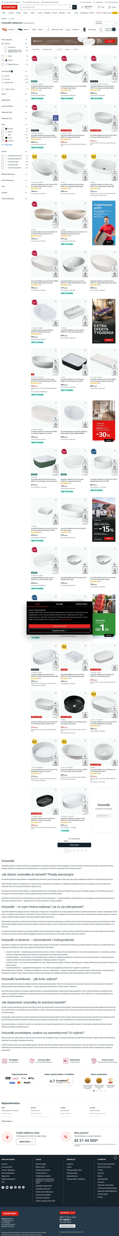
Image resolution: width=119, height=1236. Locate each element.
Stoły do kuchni (35, 1110)
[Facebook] (3, 1187)
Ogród (76, 13)
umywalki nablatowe (99, 931)
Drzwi (69, 13)
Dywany (54, 13)
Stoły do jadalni (64, 1110)
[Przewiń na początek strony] (115, 1157)
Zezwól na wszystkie (59, 626)
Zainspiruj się (84, 13)
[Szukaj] (74, 7)
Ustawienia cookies (58, 630)
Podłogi (18, 13)
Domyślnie (99, 23)
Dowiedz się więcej (66, 619)
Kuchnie (40, 13)
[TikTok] (19, 1187)
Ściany (25, 13)
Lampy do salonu (7, 1113)
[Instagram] (11, 1187)
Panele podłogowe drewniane (10, 1110)
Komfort (4, 18)
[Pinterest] (15, 1187)
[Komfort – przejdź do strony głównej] (10, 1213)
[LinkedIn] (23, 1187)
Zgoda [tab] (37, 604)
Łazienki (11, 13)
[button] (87, 7)
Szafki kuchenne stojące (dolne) (40, 1116)
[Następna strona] (85, 850)
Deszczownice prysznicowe (98, 1113)
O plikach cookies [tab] (81, 604)
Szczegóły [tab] (59, 604)
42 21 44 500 (87, 2)
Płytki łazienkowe (95, 1110)
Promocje (98, 13)
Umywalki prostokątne (18, 168)
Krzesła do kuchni (36, 1113)
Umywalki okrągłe (18, 162)
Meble (33, 13)
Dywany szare (64, 1116)
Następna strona (103, 815)
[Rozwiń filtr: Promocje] (26, 43)
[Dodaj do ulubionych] (56, 58)
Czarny (18, 138)
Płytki (3, 13)
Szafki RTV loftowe (7, 1116)
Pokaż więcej (74, 845)
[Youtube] (7, 1187)
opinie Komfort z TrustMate (62, 1074)
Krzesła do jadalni (65, 1113)
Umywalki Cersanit (95, 1116)
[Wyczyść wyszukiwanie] (70, 7)
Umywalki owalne (18, 165)
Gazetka (91, 13)
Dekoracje (62, 13)
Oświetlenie (47, 13)
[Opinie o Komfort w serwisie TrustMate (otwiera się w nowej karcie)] (59, 1081)
